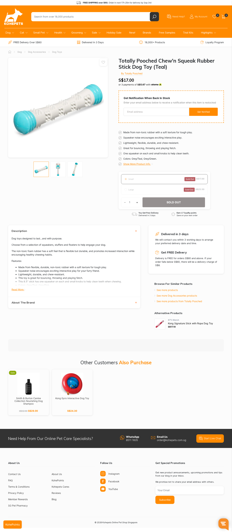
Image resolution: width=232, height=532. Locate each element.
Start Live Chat (212, 438)
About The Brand (23, 302)
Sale (94, 32)
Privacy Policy (16, 493)
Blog (54, 499)
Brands (147, 32)
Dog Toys (57, 52)
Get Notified (203, 112)
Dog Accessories (37, 52)
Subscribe (165, 499)
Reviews (56, 493)
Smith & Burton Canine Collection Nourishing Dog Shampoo (28, 401)
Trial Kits (188, 32)
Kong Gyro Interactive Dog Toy (72, 398)
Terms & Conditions (19, 486)
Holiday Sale (113, 32)
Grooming (77, 32)
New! (132, 32)
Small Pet (39, 32)
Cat (22, 32)
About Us (57, 474)
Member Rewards (18, 499)
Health (58, 32)
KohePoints (58, 480)
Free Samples (167, 32)
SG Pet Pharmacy (18, 505)
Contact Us (14, 474)
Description (19, 231)
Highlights (207, 32)
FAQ (10, 480)
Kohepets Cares (60, 486)
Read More (18, 289)
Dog (8, 32)
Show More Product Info (137, 163)
